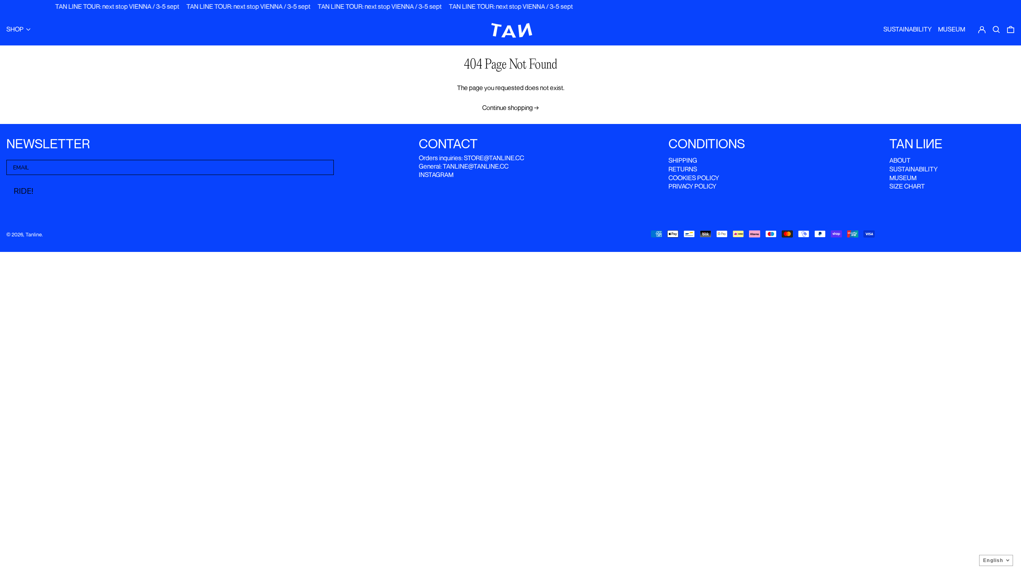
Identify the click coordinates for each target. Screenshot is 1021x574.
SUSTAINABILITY (913, 169)
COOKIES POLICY (693, 178)
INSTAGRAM (436, 175)
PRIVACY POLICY (692, 186)
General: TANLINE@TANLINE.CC (464, 166)
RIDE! (23, 191)
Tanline (34, 235)
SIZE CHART (907, 186)
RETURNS (682, 169)
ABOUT (900, 160)
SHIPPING (682, 160)
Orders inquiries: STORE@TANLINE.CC (471, 158)
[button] (996, 29)
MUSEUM (903, 178)
